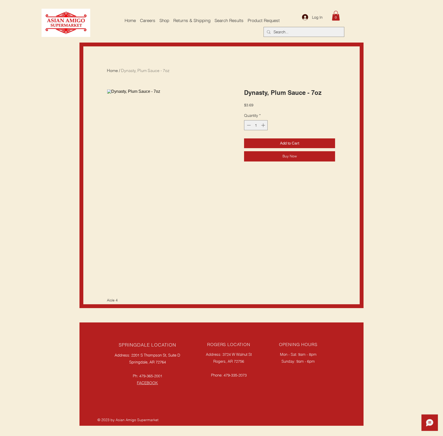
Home (112, 70)
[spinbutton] (256, 125)
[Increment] (263, 125)
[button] (336, 16)
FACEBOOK (147, 382)
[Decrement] (248, 125)
